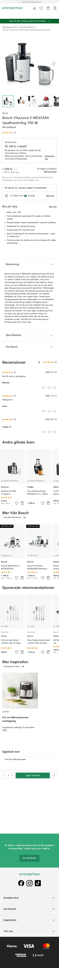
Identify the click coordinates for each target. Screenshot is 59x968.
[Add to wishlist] (16, 503)
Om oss (8, 931)
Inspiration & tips (11, 666)
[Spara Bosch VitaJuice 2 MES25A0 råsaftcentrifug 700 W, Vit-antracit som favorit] (54, 775)
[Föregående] (5, 64)
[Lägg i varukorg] (22, 503)
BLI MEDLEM (29, 858)
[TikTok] (38, 883)
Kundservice (11, 897)
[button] (9, 133)
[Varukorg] (48, 8)
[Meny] (55, 8)
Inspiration (10, 920)
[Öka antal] (12, 775)
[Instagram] (29, 883)
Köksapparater (9, 27)
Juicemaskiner (26, 27)
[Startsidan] (12, 8)
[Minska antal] (4, 775)
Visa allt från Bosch (12, 517)
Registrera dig (49, 157)
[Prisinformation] (16, 169)
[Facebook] (21, 883)
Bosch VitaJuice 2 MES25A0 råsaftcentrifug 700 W (26, 30)
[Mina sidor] (34, 8)
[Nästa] (54, 64)
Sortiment (10, 908)
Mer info (50, 196)
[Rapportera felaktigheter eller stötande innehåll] (55, 387)
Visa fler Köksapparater (15, 759)
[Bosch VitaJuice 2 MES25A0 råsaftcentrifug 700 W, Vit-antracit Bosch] (29, 63)
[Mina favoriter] (41, 8)
